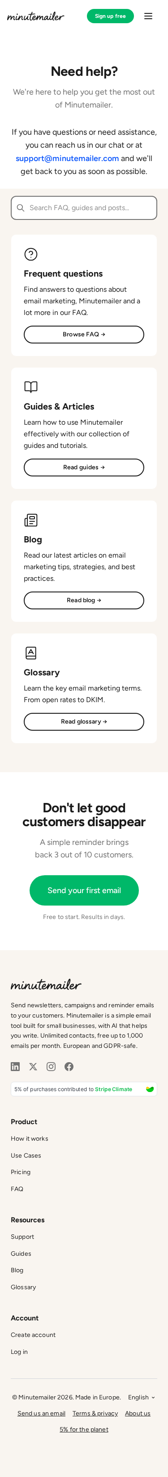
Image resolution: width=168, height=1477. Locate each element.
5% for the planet (84, 1429)
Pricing (20, 1172)
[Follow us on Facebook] (69, 1066)
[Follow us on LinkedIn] (15, 1066)
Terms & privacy (95, 1413)
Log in (19, 1352)
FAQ (17, 1189)
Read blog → (84, 600)
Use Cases (26, 1155)
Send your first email (84, 890)
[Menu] (148, 16)
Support (22, 1237)
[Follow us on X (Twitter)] (33, 1066)
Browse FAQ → (84, 334)
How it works (29, 1138)
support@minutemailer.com (67, 158)
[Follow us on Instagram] (51, 1066)
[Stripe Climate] (84, 1089)
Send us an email (41, 1413)
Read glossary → (84, 721)
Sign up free (110, 16)
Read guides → (84, 467)
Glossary (23, 1287)
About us (138, 1413)
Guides (21, 1254)
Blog (17, 1270)
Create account (33, 1335)
